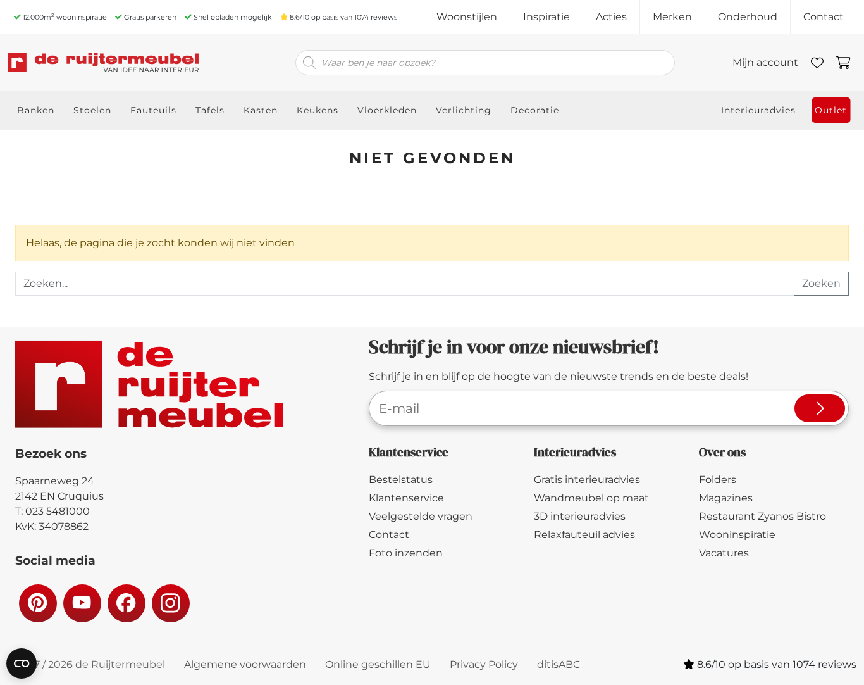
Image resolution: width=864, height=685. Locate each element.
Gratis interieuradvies (587, 480)
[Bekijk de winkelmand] (843, 62)
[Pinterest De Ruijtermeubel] (37, 602)
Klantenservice (406, 498)
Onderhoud (747, 17)
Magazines (726, 498)
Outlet (831, 110)
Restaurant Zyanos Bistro (762, 516)
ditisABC (558, 664)
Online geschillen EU (378, 664)
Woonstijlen (466, 17)
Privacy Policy (484, 664)
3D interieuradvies (580, 516)
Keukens (317, 110)
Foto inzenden (406, 553)
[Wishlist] (817, 62)
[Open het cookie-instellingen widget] (21, 663)
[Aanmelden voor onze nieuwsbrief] (819, 408)
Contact (823, 17)
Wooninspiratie (737, 535)
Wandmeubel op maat (591, 498)
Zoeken (821, 283)
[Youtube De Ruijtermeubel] (81, 602)
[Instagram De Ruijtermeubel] (170, 602)
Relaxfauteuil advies (584, 535)
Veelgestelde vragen (420, 516)
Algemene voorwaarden (245, 664)
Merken (672, 17)
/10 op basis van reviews (343, 17)
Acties (611, 17)
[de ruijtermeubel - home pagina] (103, 62)
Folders (717, 480)
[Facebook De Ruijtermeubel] (126, 602)
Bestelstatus (401, 480)
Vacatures (724, 553)
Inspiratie (546, 17)
